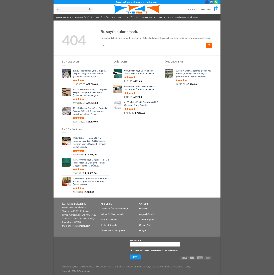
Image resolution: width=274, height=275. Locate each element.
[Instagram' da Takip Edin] (211, 2)
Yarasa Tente (164, 17)
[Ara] (90, 9)
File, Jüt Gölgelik (105, 17)
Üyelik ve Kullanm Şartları (113, 230)
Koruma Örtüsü (83, 17)
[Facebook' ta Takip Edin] (207, 2)
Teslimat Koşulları (109, 225)
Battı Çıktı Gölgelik (127, 17)
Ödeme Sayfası (146, 219)
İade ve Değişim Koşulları (113, 214)
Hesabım (143, 208)
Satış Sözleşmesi (109, 219)
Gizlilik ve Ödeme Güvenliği (114, 208)
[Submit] (209, 45)
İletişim (142, 230)
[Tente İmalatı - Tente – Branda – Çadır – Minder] (137, 9)
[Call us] (216, 2)
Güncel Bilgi (145, 225)
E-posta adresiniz (138, 240)
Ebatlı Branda (147, 17)
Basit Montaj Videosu (187, 17)
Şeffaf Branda (63, 17)
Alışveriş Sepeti (146, 214)
